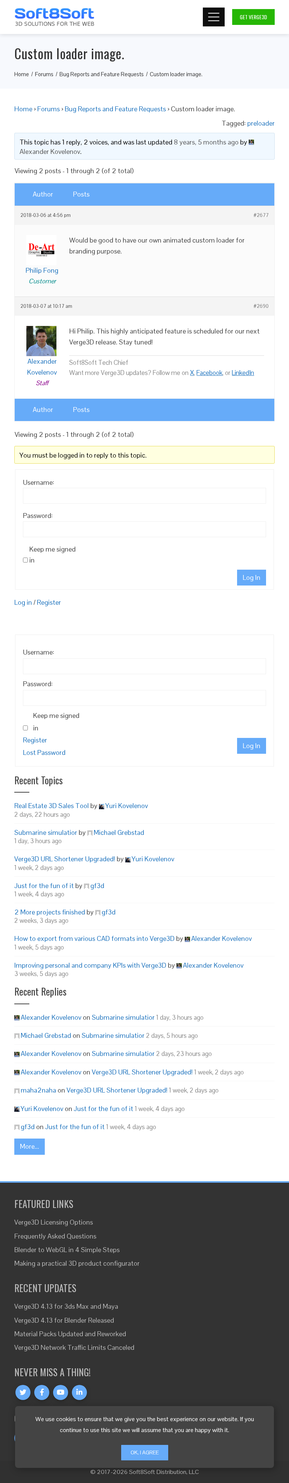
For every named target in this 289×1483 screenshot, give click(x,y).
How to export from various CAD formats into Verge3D (94, 938)
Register (49, 602)
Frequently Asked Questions (55, 1236)
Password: (38, 515)
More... (29, 1146)
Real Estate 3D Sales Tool (51, 805)
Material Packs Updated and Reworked (70, 1333)
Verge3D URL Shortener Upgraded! (64, 858)
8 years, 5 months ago (206, 142)
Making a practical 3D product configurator (77, 1263)
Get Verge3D (253, 17)
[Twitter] (22, 1392)
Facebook (209, 373)
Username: (38, 482)
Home (23, 109)
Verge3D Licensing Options (53, 1222)
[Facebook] (41, 1392)
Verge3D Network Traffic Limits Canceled (74, 1347)
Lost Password (44, 752)
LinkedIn (243, 373)
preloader (261, 123)
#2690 (261, 306)
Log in (23, 602)
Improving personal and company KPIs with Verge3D (90, 965)
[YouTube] (60, 1392)
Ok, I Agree (145, 1452)
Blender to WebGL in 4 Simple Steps (67, 1249)
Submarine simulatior (45, 832)
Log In (251, 577)
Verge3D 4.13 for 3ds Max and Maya (66, 1306)
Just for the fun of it (44, 885)
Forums (48, 109)
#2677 (261, 215)
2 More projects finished (49, 912)
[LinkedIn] (79, 1392)
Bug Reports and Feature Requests (115, 109)
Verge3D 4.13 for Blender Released (64, 1320)
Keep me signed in (52, 554)
